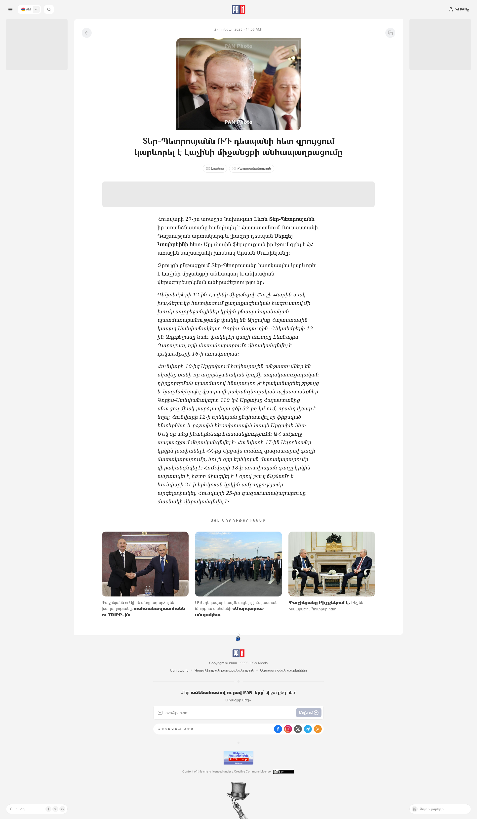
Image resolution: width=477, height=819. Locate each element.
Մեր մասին (179, 670)
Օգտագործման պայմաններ (283, 670)
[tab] (299, 162)
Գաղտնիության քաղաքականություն (224, 670)
